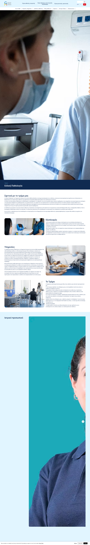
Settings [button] (75, 543)
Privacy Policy (41, 543)
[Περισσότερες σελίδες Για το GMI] (20, 8)
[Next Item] (83, 507)
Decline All (80, 543)
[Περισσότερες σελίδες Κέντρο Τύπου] (66, 8)
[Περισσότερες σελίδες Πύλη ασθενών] (51, 8)
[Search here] (84, 2)
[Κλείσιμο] (88, 543)
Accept (85, 543)
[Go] (84, 4)
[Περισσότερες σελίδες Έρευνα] (57, 8)
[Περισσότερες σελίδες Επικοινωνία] (74, 8)
